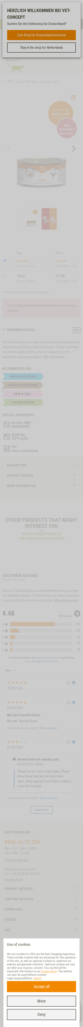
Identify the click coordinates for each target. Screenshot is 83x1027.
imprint (37, 978)
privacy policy (49, 971)
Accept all (42, 986)
